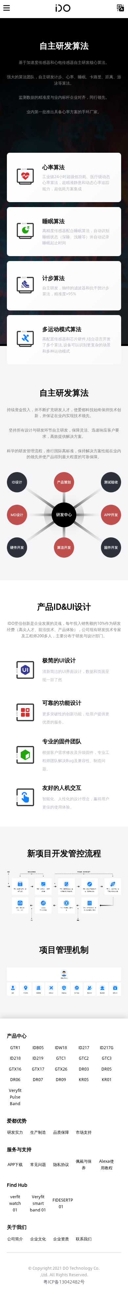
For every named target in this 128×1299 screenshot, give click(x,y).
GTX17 (38, 1069)
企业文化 (38, 1238)
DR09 (61, 1079)
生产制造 (38, 1132)
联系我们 (84, 1238)
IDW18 (61, 1047)
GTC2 (84, 1058)
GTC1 (61, 1058)
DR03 (84, 1069)
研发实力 (15, 1132)
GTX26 (61, 1069)
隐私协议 (61, 1164)
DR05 (106, 1069)
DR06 (15, 1079)
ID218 (15, 1058)
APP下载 (15, 1164)
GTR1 (15, 1047)
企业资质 (61, 1238)
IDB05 (38, 1047)
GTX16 (15, 1069)
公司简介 (15, 1238)
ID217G (107, 1047)
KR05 (84, 1079)
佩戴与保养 (84, 1164)
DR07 (38, 1079)
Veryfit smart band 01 (38, 1203)
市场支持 (84, 1132)
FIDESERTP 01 (61, 1203)
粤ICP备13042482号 (64, 1281)
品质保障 (61, 1132)
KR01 (107, 1079)
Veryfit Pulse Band (15, 1097)
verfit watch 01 (15, 1203)
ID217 (83, 1047)
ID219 (37, 1058)
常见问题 (38, 1164)
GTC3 (107, 1058)
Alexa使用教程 (106, 1164)
